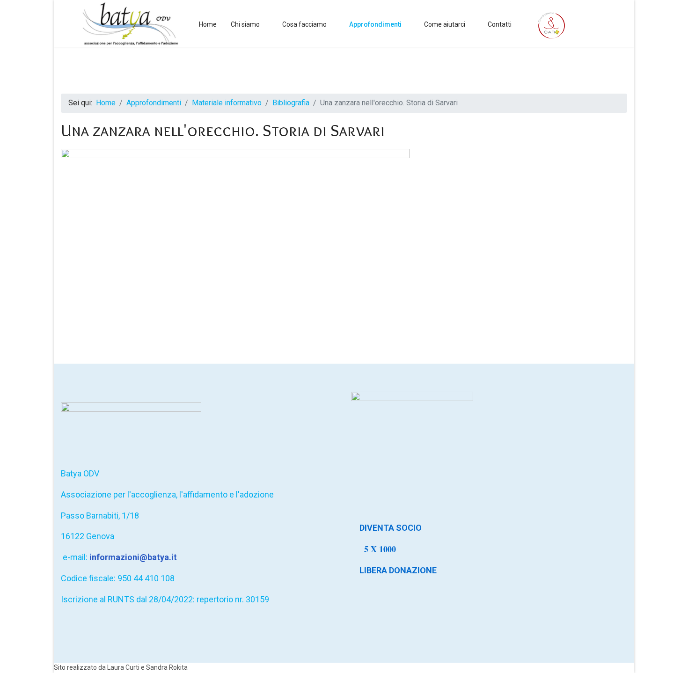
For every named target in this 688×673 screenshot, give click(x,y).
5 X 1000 (381, 549)
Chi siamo (245, 24)
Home (208, 24)
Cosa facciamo (304, 24)
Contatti (500, 24)
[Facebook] (604, 24)
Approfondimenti (375, 24)
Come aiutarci (444, 24)
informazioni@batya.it (133, 557)
